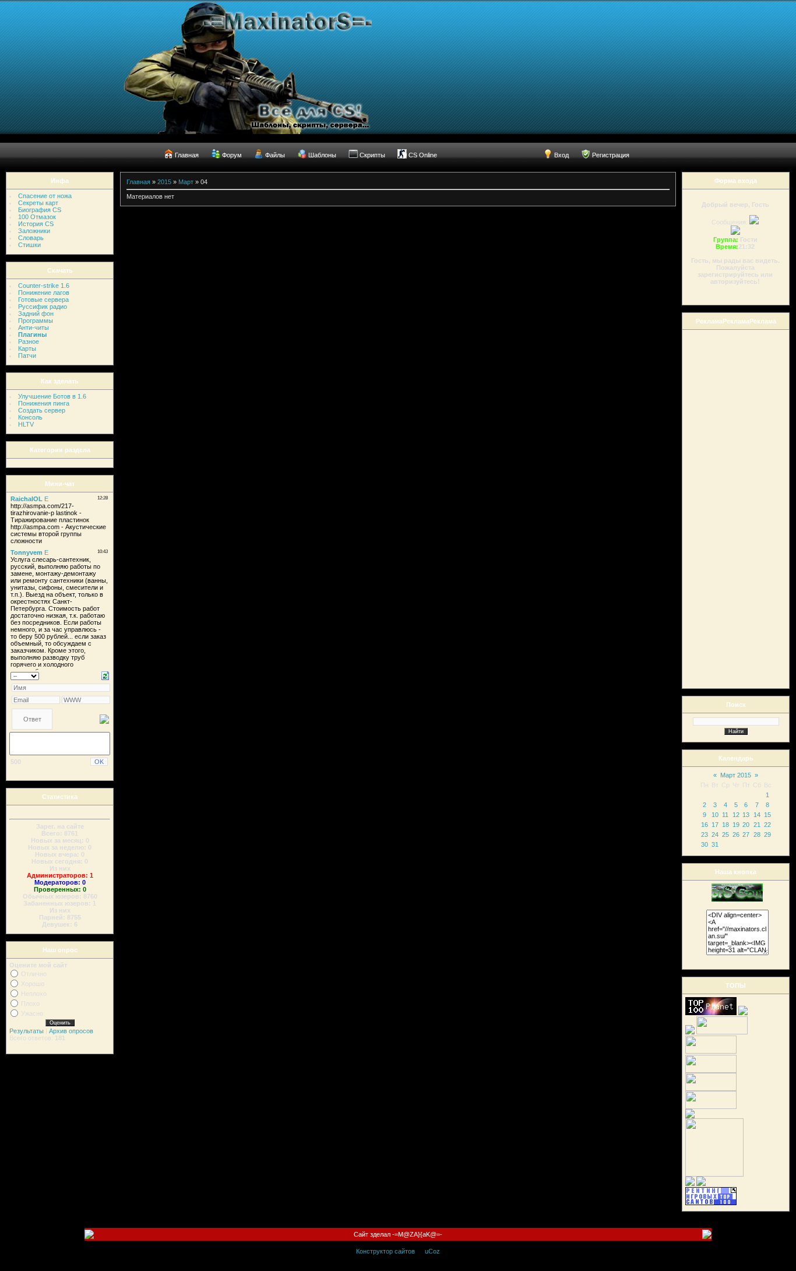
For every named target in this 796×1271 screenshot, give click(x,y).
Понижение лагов (43, 292)
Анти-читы (33, 327)
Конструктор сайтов (385, 1251)
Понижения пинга (43, 403)
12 (735, 814)
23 (704, 834)
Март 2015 (735, 775)
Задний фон (36, 313)
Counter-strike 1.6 (43, 285)
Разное (28, 341)
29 (767, 834)
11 (725, 814)
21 (756, 824)
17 (715, 824)
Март (185, 181)
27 (745, 834)
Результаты (26, 1030)
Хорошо (32, 983)
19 (735, 824)
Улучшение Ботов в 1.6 (52, 396)
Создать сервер (41, 410)
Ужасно (32, 1013)
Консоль (30, 417)
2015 (164, 181)
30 (704, 844)
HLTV (26, 424)
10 (715, 814)
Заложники (34, 230)
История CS (36, 223)
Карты (27, 348)
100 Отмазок (37, 216)
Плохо (30, 1003)
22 (767, 824)
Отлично (34, 973)
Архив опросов (71, 1030)
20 (745, 824)
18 (725, 824)
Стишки (29, 244)
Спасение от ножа (45, 195)
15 (767, 814)
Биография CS (39, 209)
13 (745, 814)
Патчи (27, 355)
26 (735, 834)
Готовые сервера (43, 299)
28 (756, 834)
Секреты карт (38, 202)
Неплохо (34, 993)
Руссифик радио (42, 306)
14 (756, 814)
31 (715, 844)
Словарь (31, 237)
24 (715, 834)
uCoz (432, 1251)
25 (725, 834)
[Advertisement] (732, 507)
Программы (35, 320)
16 (704, 824)
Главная (138, 181)
